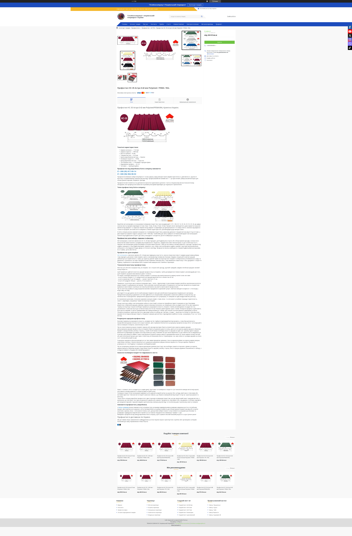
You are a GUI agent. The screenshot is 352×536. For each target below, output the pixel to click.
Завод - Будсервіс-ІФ (215, 515)
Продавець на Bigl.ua (176, 522)
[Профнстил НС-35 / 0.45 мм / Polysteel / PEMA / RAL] (146, 447)
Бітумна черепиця (153, 507)
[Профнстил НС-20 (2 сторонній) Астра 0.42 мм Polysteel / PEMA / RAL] (186, 447)
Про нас (145, 24)
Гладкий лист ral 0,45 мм (185, 505)
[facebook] (118, 425)
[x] (120, 425)
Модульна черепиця (154, 515)
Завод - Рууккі (213, 507)
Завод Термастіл (214, 512)
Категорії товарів (195, 5)
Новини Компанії (178, 24)
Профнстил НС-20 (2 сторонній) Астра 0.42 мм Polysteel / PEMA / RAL (186, 457)
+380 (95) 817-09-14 (127, 171)
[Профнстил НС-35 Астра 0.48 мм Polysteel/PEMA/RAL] (166, 447)
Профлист (219, 24)
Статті (169, 24)
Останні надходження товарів (126, 512)
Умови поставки (122, 510)
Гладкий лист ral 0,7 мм (185, 510)
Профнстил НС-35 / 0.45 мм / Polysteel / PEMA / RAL (145, 456)
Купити (219, 42)
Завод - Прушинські (214, 505)
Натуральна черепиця (154, 510)
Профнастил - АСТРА (148, 28)
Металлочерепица (207, 24)
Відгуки (120, 505)
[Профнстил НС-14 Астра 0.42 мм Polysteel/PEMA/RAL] (226, 447)
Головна (124, 24)
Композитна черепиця (155, 512)
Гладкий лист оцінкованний (187, 515)
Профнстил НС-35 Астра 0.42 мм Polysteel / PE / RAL (205, 456)
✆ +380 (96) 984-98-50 (126, 174)
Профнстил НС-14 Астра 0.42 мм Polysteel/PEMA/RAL (225, 456)
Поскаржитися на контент (182, 523)
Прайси (161, 24)
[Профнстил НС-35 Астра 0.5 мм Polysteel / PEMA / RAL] (126, 447)
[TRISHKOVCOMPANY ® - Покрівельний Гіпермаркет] (121, 16)
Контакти (154, 24)
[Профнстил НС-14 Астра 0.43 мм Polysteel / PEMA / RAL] (226, 478)
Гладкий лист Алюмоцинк (186, 512)
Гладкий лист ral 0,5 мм (185, 507)
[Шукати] (201, 16)
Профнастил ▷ (135, 28)
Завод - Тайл (212, 510)
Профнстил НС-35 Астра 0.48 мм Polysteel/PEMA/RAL (165, 456)
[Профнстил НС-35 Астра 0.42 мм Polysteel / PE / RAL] (206, 447)
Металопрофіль (122, 255)
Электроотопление (193, 24)
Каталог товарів (135, 24)
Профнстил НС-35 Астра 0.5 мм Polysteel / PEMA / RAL (126, 456)
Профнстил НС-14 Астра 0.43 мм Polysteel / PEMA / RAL (225, 488)
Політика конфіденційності (198, 523)
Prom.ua (185, 520)
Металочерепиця (153, 505)
